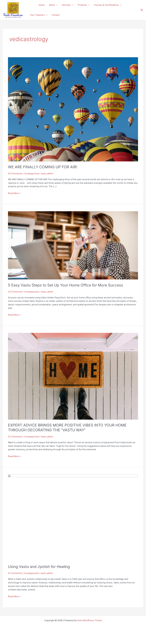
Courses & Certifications (106, 5)
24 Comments (15, 291)
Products (82, 5)
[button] (56, 5)
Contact (56, 15)
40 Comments (15, 173)
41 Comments (15, 573)
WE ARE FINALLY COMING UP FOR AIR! (42, 167)
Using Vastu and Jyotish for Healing (39, 566)
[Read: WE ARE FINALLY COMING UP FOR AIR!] (73, 109)
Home (42, 5)
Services (66, 5)
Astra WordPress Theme (89, 620)
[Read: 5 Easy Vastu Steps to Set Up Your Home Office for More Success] (73, 245)
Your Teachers (37, 15)
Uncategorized (31, 173)
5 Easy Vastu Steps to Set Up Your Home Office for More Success (65, 285)
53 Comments (15, 436)
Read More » (14, 193)
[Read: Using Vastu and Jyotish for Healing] (73, 517)
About (52, 5)
